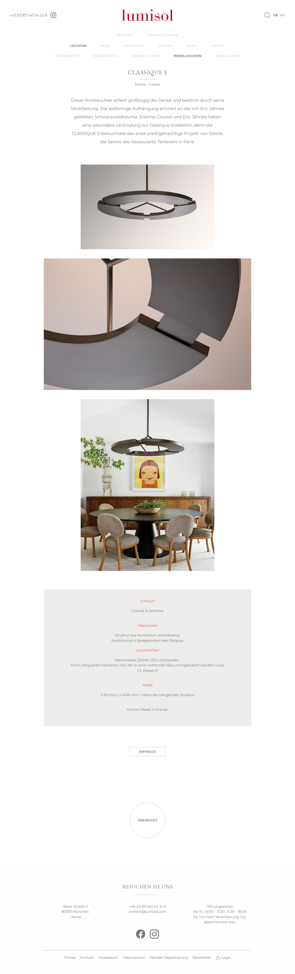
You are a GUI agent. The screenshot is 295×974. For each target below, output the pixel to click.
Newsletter (201, 957)
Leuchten (78, 46)
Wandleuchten (228, 56)
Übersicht (148, 820)
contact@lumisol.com (147, 911)
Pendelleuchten (187, 56)
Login (225, 957)
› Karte (75, 917)
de (275, 15)
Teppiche (218, 46)
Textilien (165, 46)
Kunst (192, 46)
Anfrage (147, 751)
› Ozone (153, 84)
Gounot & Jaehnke (147, 610)
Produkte (125, 35)
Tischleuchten (105, 56)
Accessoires (134, 46)
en (282, 15)
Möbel (105, 46)
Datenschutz (134, 957)
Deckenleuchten (146, 56)
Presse (70, 957)
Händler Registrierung (169, 957)
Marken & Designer (162, 35)
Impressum (108, 957)
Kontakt (87, 957)
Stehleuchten (67, 56)
